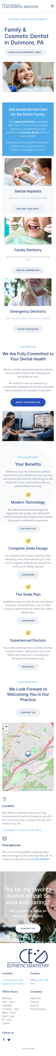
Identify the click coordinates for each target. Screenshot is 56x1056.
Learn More (28, 575)
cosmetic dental (30, 132)
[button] (52, 6)
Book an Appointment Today (25, 52)
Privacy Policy (38, 1009)
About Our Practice (28, 402)
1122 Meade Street (12, 980)
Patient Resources (28, 329)
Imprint (34, 1005)
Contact (34, 1002)
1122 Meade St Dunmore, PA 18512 (22, 830)
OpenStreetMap (46, 789)
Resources (28, 667)
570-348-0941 (42, 859)
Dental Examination (28, 270)
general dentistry (25, 121)
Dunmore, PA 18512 (13, 983)
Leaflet (34, 789)
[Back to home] (20, 6)
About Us (35, 998)
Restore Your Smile (28, 209)
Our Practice (28, 529)
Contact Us (28, 712)
